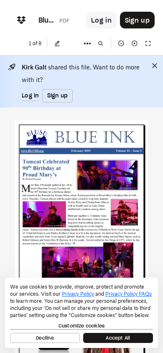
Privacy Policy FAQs (128, 294)
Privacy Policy (78, 294)
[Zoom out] (121, 43)
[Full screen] (148, 43)
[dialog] (81, 313)
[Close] (154, 65)
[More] (87, 43)
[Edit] (57, 43)
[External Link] (32, 151)
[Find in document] (100, 43)
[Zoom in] (134, 43)
